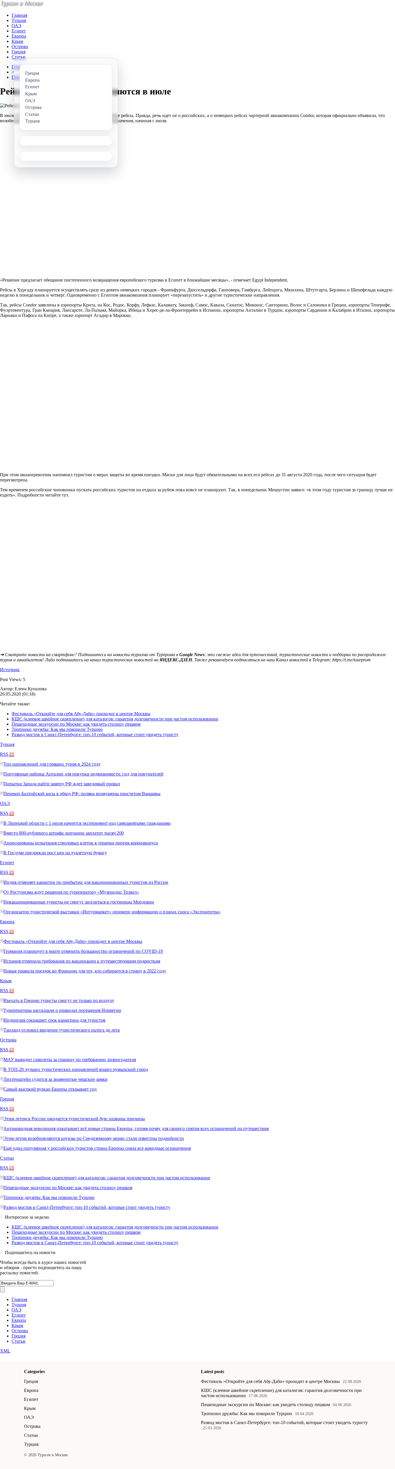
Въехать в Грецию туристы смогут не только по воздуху (58, 1000)
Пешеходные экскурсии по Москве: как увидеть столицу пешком (76, 724)
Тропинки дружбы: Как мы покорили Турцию (57, 729)
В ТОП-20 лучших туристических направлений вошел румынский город (75, 1069)
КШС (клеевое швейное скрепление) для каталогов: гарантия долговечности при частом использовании (115, 718)
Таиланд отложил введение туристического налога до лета (61, 1030)
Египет (19, 30)
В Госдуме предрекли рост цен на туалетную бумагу (55, 852)
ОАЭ (16, 25)
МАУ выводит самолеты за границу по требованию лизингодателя (69, 1059)
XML (5, 1350)
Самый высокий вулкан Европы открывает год (50, 1089)
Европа (19, 36)
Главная (19, 15)
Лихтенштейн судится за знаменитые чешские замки (55, 1079)
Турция (19, 20)
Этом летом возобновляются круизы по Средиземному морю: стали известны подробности (93, 1138)
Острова (20, 46)
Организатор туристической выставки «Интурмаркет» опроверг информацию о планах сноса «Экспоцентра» (112, 911)
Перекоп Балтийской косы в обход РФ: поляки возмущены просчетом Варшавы (81, 793)
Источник (10, 669)
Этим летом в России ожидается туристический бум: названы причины (74, 1118)
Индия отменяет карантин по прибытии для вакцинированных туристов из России (85, 882)
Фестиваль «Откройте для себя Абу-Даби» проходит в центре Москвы (81, 713)
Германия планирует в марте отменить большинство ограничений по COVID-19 (83, 951)
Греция (18, 51)
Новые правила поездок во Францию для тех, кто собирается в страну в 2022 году (84, 970)
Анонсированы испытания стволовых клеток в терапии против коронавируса (80, 842)
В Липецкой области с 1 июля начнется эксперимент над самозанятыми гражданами (87, 823)
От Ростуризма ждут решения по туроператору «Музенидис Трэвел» (71, 892)
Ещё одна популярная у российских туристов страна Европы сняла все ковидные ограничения (97, 1148)
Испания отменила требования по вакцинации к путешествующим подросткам (81, 961)
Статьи (18, 56)
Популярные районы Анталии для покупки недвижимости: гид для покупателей (83, 773)
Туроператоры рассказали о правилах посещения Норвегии (62, 1010)
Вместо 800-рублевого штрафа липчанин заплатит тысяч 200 (63, 833)
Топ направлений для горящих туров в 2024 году (52, 764)
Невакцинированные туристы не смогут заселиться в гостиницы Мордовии (78, 901)
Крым (17, 41)
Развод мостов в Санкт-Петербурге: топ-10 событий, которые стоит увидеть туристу (95, 734)
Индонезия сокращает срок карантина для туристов (54, 1020)
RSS (5, 754)
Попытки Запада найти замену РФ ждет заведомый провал (61, 783)
